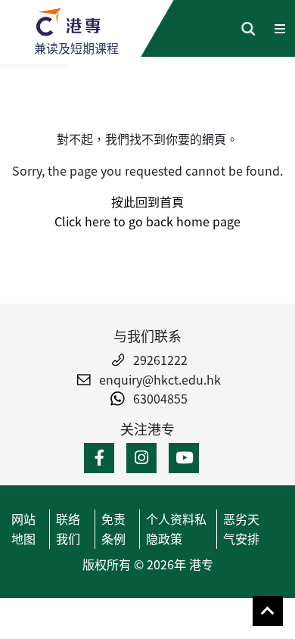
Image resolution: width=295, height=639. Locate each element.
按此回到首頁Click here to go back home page (147, 211)
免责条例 (113, 528)
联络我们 (68, 528)
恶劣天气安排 (241, 528)
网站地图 (23, 528)
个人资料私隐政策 (176, 528)
